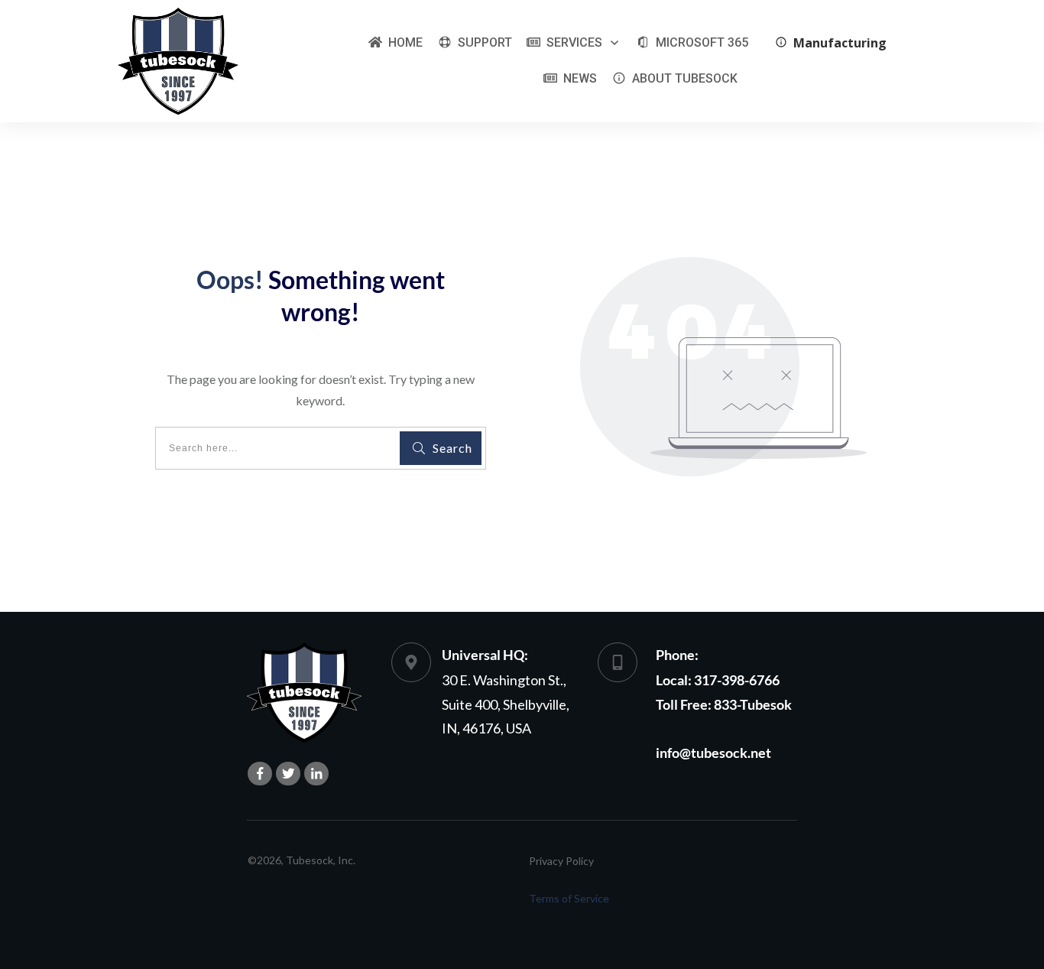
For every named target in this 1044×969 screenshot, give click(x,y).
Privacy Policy (561, 860)
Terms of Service (569, 898)
